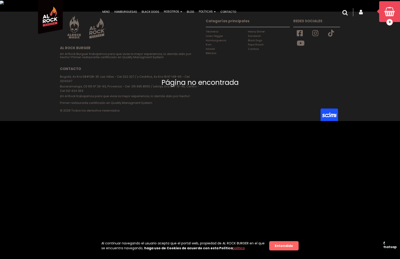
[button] (346, 13)
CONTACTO (228, 12)
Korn (209, 44)
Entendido (284, 245)
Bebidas (211, 53)
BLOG (190, 12)
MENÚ (106, 12)
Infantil (210, 49)
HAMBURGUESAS (125, 12)
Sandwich (254, 36)
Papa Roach (256, 44)
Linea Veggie (214, 36)
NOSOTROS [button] (172, 11)
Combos (253, 49)
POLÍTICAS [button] (206, 11)
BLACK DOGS (150, 12)
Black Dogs (255, 40)
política (239, 248)
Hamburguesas (216, 40)
